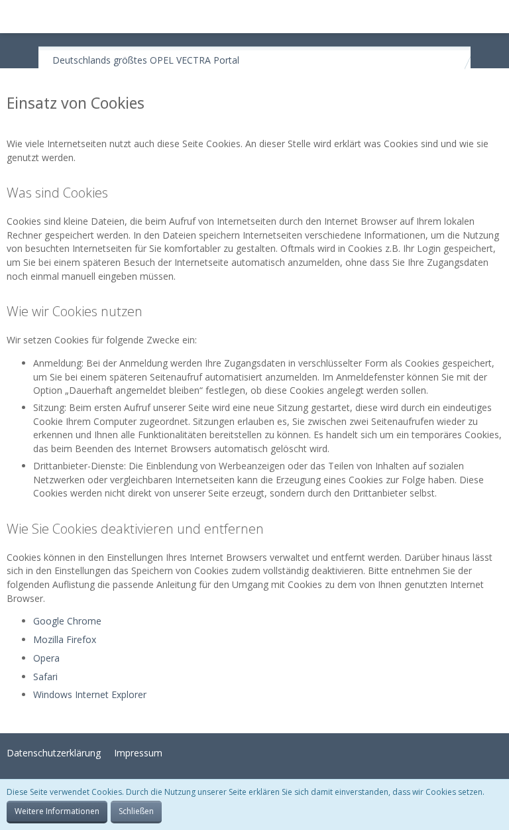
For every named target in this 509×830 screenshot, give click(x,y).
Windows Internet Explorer (89, 694)
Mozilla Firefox (64, 639)
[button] (17, 16)
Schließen (136, 811)
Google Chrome (67, 621)
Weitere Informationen (57, 811)
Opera (46, 658)
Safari (45, 676)
